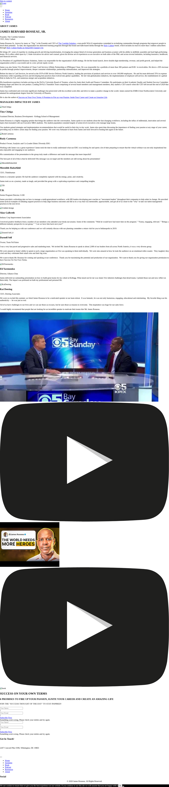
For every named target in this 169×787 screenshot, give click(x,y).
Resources (9, 19)
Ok (120, 786)
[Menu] (1, 5)
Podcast (8, 17)
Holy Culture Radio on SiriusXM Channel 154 (25, 48)
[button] (6, 718)
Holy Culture (109, 45)
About (7, 21)
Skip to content (6, 1)
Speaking (8, 12)
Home (7, 10)
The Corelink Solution (67, 43)
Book (7, 15)
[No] (123, 786)
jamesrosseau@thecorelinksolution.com (15, 752)
